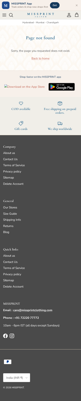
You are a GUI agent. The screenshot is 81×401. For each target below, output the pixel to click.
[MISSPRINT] (40, 15)
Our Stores (10, 207)
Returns (8, 226)
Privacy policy (12, 171)
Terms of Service (14, 165)
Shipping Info (12, 220)
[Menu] (4, 15)
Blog (6, 232)
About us (9, 153)
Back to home (40, 58)
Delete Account (13, 184)
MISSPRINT (18, 387)
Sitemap (8, 178)
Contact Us (10, 159)
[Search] (13, 15)
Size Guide (10, 214)
